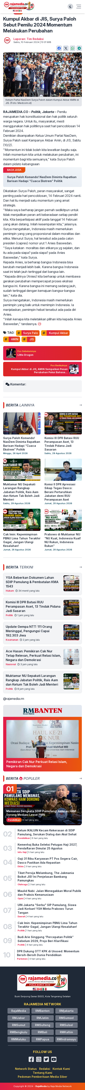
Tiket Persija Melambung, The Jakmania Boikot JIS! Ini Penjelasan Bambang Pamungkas (46, 876)
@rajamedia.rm (13, 699)
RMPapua (42, 1039)
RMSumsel (66, 1018)
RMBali (42, 1032)
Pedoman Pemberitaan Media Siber (42, 1076)
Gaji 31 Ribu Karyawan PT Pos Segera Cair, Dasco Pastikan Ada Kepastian (48, 860)
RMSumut (18, 1025)
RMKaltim (66, 1032)
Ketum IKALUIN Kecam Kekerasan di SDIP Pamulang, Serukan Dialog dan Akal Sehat (47, 832)
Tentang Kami (42, 1072)
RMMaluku (18, 1039)
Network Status (26, 1068)
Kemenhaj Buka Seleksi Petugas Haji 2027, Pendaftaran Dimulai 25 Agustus (47, 846)
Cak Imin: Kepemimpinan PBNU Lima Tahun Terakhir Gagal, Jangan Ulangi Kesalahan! (47, 924)
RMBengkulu (18, 1032)
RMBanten (42, 1010)
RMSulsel (66, 1025)
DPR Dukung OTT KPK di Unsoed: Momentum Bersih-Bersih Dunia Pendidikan (48, 953)
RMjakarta (66, 1010)
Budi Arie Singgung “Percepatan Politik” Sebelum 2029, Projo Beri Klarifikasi (46, 938)
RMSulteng (42, 1025)
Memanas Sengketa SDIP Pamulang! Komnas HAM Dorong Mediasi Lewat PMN (41, 812)
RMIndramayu (66, 1039)
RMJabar (18, 1018)
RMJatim (43, 1018)
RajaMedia (18, 1010)
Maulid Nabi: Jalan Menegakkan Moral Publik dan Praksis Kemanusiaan (49, 892)
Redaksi (44, 1068)
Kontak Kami (61, 1068)
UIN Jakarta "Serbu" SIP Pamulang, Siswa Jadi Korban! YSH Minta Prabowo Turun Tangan (47, 908)
